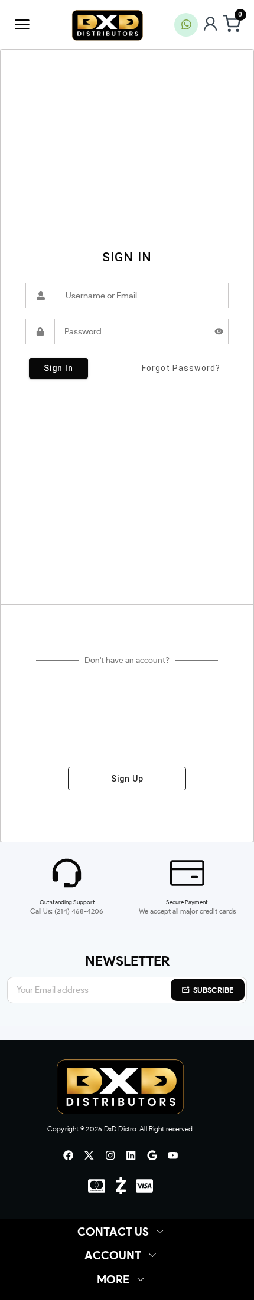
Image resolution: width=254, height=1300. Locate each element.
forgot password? (181, 368)
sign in (58, 368)
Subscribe (213, 990)
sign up (127, 778)
